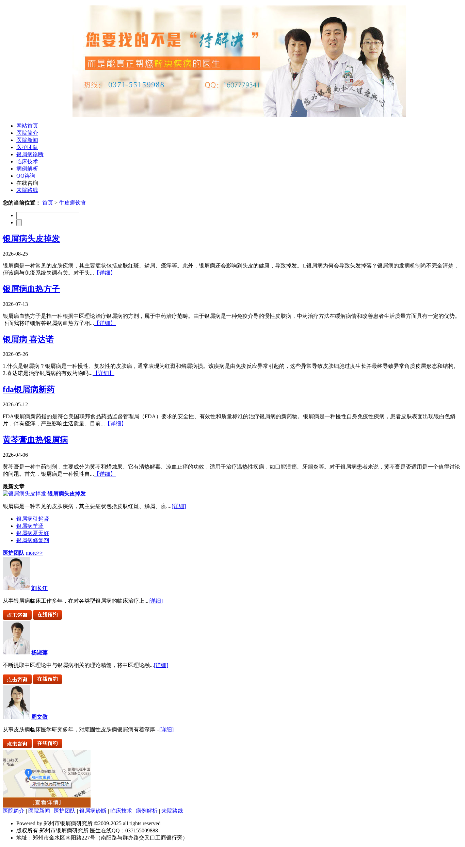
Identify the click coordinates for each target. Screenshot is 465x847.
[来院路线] (47, 806)
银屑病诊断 (30, 154)
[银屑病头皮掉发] (24, 493)
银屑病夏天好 (32, 533)
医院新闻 (27, 140)
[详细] (179, 506)
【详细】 (105, 273)
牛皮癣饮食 (72, 203)
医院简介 (27, 133)
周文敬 (39, 717)
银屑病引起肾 (32, 519)
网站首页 (27, 126)
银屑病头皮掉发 (67, 493)
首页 (47, 203)
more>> (34, 553)
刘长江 (39, 588)
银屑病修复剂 (32, 540)
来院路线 (27, 190)
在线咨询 (27, 183)
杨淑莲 (39, 652)
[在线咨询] (17, 618)
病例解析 (27, 169)
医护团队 (27, 147)
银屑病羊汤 (30, 526)
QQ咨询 (25, 176)
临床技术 (27, 161)
